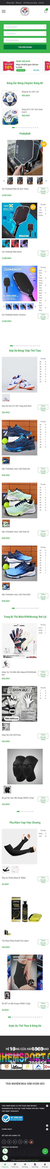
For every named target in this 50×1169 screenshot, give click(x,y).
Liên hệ (41, 3)
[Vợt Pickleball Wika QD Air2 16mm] (25, 158)
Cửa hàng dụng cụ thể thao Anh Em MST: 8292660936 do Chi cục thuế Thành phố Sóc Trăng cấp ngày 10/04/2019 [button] (23, 1108)
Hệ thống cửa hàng (30, 3)
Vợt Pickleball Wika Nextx (12, 252)
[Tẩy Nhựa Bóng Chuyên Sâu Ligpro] (25, 909)
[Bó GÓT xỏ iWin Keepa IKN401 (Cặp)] (25, 972)
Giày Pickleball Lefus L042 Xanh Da (15, 532)
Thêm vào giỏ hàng (43, 190)
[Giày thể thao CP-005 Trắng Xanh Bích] (19, 375)
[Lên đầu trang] (45, 1151)
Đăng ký (19, 3)
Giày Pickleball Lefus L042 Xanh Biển (16, 594)
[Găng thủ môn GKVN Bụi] (19, 704)
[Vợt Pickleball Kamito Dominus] (19, 283)
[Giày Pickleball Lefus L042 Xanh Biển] (19, 563)
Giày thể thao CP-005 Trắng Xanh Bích (16, 406)
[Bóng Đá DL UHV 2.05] (10, 99)
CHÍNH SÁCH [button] (7, 1129)
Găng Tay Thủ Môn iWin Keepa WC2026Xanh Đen (19, 673)
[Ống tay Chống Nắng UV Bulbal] (19, 846)
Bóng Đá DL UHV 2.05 (30, 92)
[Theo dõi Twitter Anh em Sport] (9, 1142)
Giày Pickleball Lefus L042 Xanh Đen (16, 469)
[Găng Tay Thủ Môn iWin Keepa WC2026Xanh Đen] (19, 641)
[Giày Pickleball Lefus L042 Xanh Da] (19, 500)
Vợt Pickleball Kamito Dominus (14, 315)
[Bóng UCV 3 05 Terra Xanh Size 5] (10, 116)
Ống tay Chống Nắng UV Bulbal (13, 878)
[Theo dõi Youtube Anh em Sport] (26, 1142)
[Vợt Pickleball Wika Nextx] (19, 220)
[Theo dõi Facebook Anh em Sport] (4, 1142)
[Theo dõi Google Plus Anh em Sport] (15, 1142)
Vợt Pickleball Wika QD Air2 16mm (15, 189)
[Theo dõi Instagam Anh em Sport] (20, 1142)
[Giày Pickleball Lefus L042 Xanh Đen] (19, 437)
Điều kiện (36, 70)
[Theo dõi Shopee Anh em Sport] (31, 1142)
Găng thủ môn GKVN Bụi (11, 735)
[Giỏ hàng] (46, 11)
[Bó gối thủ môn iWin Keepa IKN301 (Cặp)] (25, 766)
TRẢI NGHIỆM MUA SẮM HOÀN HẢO (25, 1083)
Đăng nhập (10, 3)
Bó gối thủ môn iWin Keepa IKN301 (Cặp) (18, 798)
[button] (25, 1124)
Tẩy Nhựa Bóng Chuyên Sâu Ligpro (15, 941)
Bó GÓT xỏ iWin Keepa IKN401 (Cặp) (16, 1003)
